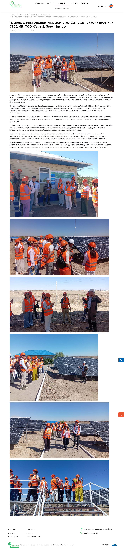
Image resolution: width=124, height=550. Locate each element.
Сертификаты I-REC (62, 9)
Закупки (84, 3)
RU (102, 6)
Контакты (74, 3)
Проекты (50, 3)
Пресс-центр (61, 3)
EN (105, 6)
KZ (99, 6)
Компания (39, 3)
